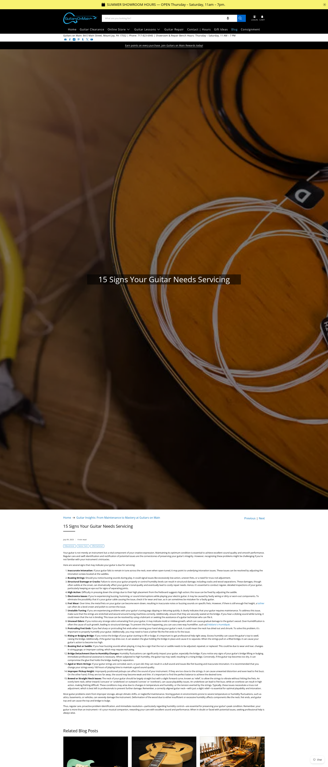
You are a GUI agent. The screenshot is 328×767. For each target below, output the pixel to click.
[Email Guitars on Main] (65, 39)
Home (72, 29)
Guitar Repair (174, 29)
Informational (97, 546)
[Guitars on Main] (80, 18)
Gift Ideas (221, 29)
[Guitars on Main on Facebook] (70, 39)
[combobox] (169, 18)
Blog (234, 29)
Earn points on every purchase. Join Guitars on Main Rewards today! (164, 45)
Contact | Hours (199, 29)
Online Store (117, 29)
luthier (261, 603)
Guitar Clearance (92, 29)
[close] (324, 4)
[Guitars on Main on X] (87, 39)
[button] (228, 18)
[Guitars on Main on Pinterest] (78, 39)
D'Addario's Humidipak (218, 624)
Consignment (250, 29)
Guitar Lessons (145, 29)
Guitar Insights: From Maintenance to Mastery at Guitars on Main (118, 517)
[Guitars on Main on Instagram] (74, 39)
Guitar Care (83, 546)
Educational (69, 546)
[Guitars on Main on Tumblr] (82, 39)
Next (262, 518)
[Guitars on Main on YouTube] (91, 39)
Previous (250, 518)
